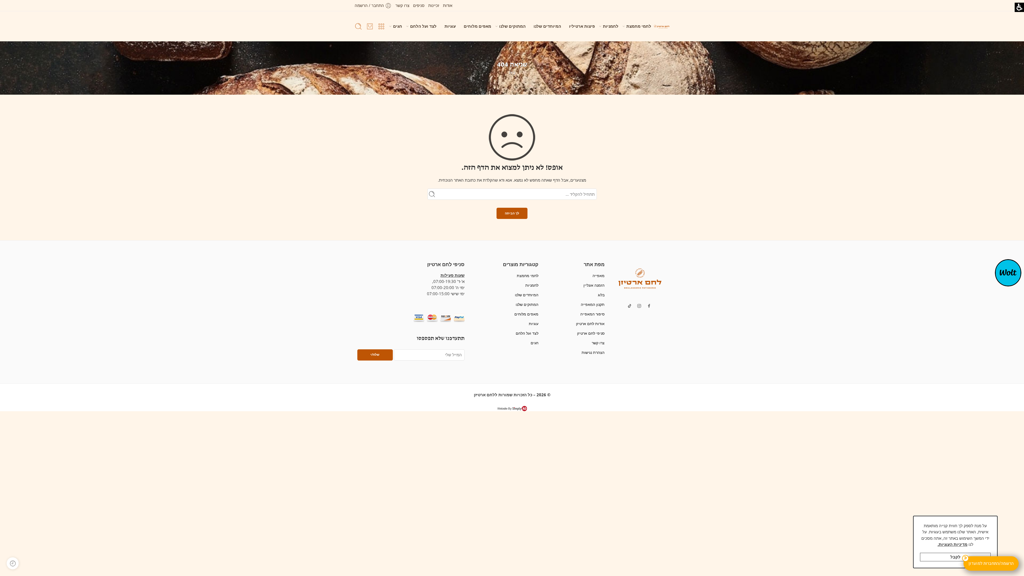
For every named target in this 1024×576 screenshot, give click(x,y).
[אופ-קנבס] (1008, 272)
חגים (397, 26)
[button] (640, 278)
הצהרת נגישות (593, 352)
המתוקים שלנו (512, 26)
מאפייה (598, 275)
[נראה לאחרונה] (13, 563)
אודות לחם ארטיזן (590, 323)
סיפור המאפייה (592, 314)
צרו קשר (402, 5)
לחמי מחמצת (638, 26)
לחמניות (610, 26)
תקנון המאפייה (592, 304)
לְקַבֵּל (955, 556)
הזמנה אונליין (593, 285)
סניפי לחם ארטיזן (590, 333)
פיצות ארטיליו (582, 26)
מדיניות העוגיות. (952, 544)
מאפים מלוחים (477, 26)
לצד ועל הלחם (423, 26)
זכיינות (433, 5)
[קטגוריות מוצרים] (381, 26)
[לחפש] (358, 26)
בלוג (601, 294)
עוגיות (450, 26)
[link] (649, 306)
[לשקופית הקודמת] (661, 26)
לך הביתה (512, 213)
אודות (447, 5)
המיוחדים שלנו (547, 26)
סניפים (419, 5)
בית (512, 72)
